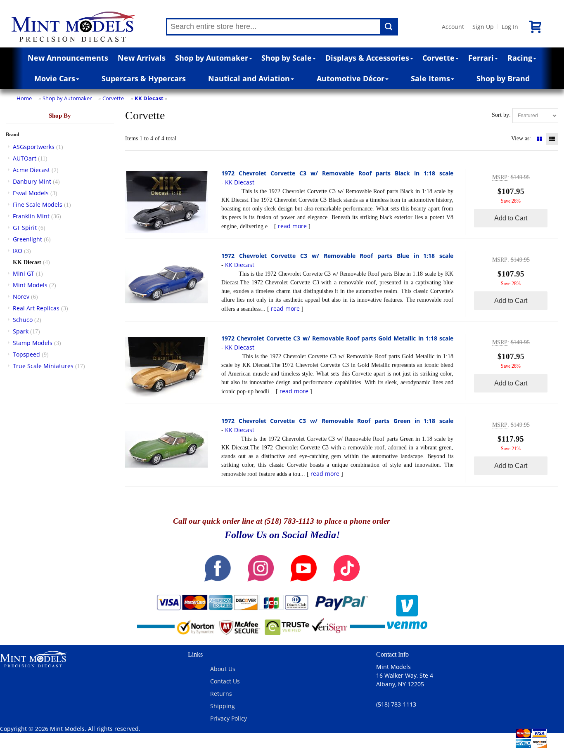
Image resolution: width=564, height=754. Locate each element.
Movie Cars (54, 78)
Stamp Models (32, 343)
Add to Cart (510, 218)
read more (292, 226)
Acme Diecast (31, 170)
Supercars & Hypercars (144, 78)
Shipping (222, 706)
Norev (21, 296)
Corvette (438, 58)
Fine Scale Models (37, 204)
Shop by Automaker (211, 58)
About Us (222, 669)
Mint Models (30, 285)
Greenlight (27, 239)
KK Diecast (149, 98)
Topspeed (26, 354)
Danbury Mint (32, 181)
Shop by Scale (286, 58)
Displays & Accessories (367, 58)
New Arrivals (142, 58)
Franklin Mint (31, 216)
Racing (519, 58)
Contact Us (225, 681)
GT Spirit (25, 228)
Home (24, 98)
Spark (20, 331)
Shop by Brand (503, 78)
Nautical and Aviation (249, 78)
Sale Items (430, 78)
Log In (510, 27)
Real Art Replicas (36, 308)
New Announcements (68, 58)
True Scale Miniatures (43, 366)
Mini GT (23, 273)
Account (453, 27)
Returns (221, 693)
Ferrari (481, 58)
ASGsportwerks (34, 147)
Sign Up (483, 27)
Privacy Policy (228, 718)
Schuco (23, 320)
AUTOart (24, 158)
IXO (17, 251)
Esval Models (31, 193)
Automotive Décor (350, 78)
